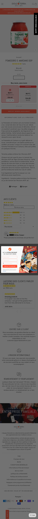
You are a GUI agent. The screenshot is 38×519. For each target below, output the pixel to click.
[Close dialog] (36, 247)
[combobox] (4, 263)
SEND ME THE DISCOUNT (10, 266)
